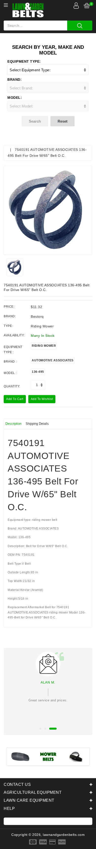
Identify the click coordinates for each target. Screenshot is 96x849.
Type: (8, 326)
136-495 (38, 371)
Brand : (10, 361)
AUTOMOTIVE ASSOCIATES (53, 360)
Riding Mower (44, 345)
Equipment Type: (24, 61)
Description (13, 423)
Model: (14, 98)
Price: (9, 306)
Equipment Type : (13, 349)
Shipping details (37, 423)
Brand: (14, 79)
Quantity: (12, 386)
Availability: (14, 335)
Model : (10, 373)
